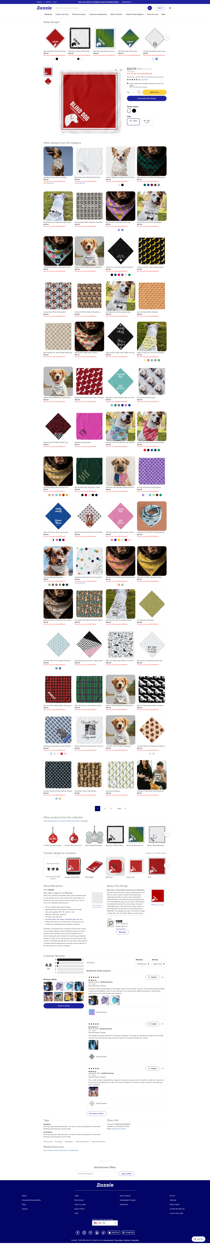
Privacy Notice (119, 1240)
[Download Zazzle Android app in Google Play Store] (128, 1232)
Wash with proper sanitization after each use (67, 919)
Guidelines (127, 1240)
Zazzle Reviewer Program (97, 986)
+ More (109, 919)
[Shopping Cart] (170, 7)
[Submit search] (150, 8)
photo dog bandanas (61, 1150)
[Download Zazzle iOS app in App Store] (114, 1232)
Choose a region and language (102, 1219)
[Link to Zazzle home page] (45, 8)
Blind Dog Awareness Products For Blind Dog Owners (62, 821)
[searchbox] (102, 8)
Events (48, 2)
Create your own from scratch (97, 906)
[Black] (134, 111)
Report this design (157, 905)
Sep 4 (132, 85)
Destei (146, 80)
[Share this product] (116, 70)
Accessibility (135, 1240)
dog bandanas (48, 1150)
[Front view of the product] (89, 101)
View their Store (120, 929)
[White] (129, 111)
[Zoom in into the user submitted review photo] (48, 986)
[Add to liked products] (121, 70)
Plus (55, 2)
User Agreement (109, 1240)
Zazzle (39, 2)
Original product (101, 1012)
